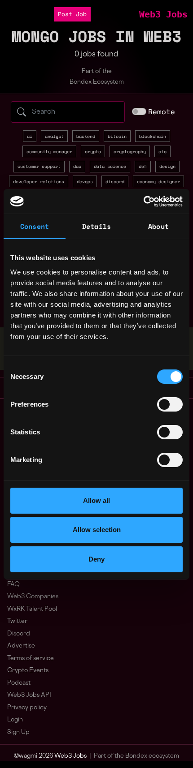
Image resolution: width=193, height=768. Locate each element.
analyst (54, 136)
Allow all (96, 500)
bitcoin (117, 136)
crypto (93, 151)
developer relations (38, 181)
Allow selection (97, 529)
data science (110, 166)
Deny (96, 559)
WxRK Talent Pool (32, 609)
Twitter (17, 621)
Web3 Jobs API (29, 695)
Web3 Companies (32, 597)
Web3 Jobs (163, 14)
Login (15, 720)
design (167, 166)
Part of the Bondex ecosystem (136, 756)
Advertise (21, 646)
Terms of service (30, 658)
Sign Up (18, 732)
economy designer (158, 181)
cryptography (130, 151)
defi (143, 166)
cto (162, 151)
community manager (49, 151)
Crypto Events (27, 671)
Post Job (72, 14)
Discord (18, 634)
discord (114, 181)
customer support (39, 166)
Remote (161, 111)
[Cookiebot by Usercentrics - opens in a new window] (143, 201)
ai (29, 136)
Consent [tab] (34, 226)
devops (85, 181)
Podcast (19, 683)
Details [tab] (96, 226)
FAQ (13, 585)
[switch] (170, 404)
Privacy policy (27, 708)
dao (77, 166)
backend (85, 136)
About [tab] (158, 226)
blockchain (152, 136)
